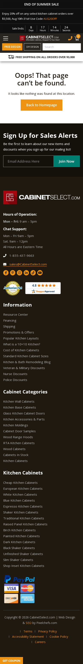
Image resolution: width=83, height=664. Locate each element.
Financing (9, 320)
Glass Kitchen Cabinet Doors (24, 413)
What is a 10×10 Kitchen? (21, 344)
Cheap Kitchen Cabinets (20, 482)
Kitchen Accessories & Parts (24, 419)
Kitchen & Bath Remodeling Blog (27, 362)
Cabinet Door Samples (19, 431)
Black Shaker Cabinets (19, 548)
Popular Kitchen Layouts (21, 338)
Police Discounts (15, 380)
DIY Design (32, 46)
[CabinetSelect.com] (40, 38)
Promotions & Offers (18, 332)
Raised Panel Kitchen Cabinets (25, 524)
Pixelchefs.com (46, 623)
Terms (27, 631)
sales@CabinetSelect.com (28, 264)
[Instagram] (19, 272)
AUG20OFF (50, 19)
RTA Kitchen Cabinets (19, 443)
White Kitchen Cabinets (20, 494)
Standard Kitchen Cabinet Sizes (26, 356)
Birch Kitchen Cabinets (19, 530)
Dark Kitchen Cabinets (19, 542)
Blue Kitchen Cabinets (19, 500)
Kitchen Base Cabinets (19, 407)
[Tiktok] (33, 272)
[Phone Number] (70, 38)
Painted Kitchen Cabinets (21, 536)
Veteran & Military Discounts (24, 368)
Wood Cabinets (14, 449)
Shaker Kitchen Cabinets (20, 512)
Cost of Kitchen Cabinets (21, 350)
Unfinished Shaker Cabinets (23, 554)
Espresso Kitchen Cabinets (23, 506)
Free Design (12, 47)
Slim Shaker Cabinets (18, 560)
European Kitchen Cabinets (23, 488)
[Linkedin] (26, 272)
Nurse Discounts (15, 374)
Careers (40, 642)
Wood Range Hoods (18, 437)
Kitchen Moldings (15, 425)
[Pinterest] (12, 272)
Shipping (9, 326)
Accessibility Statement (28, 637)
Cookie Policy (59, 637)
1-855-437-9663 (21, 255)
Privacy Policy (47, 631)
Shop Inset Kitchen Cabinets (23, 566)
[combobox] (62, 46)
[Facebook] (6, 272)
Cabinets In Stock (15, 455)
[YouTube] (40, 272)
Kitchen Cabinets (15, 461)
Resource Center (15, 314)
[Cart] (77, 38)
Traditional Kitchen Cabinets (23, 518)
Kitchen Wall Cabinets (18, 401)
